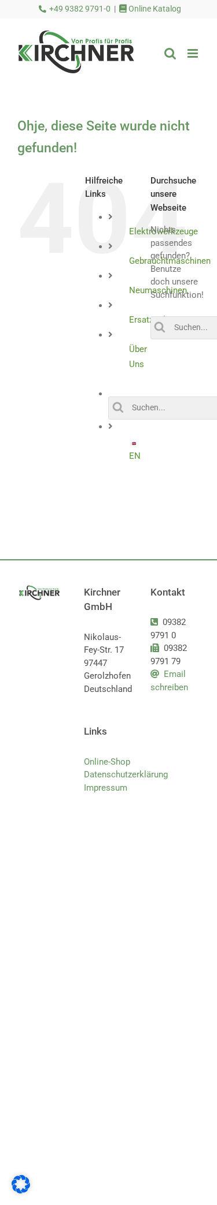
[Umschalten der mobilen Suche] (170, 53)
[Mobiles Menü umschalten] (193, 53)
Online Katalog (154, 9)
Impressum (105, 788)
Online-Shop (107, 762)
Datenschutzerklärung (108, 774)
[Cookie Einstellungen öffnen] (21, 1190)
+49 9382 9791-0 (80, 9)
